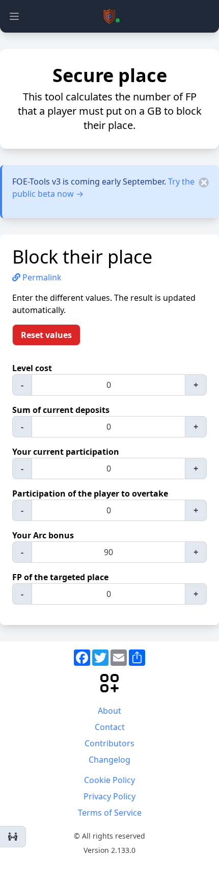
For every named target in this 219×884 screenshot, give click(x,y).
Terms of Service (110, 812)
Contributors (109, 743)
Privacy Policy (109, 796)
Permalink (41, 277)
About (109, 710)
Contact (110, 727)
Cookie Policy (109, 780)
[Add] (13, 836)
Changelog (109, 759)
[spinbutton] (108, 385)
